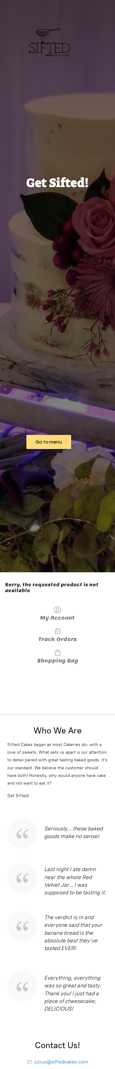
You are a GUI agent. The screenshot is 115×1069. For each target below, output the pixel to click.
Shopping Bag (57, 661)
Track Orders (57, 639)
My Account (57, 618)
